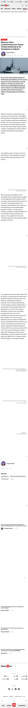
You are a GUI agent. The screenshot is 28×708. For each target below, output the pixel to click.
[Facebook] (9, 689)
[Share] (26, 700)
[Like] (2, 701)
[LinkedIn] (15, 689)
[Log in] (23, 5)
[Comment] (14, 701)
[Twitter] (12, 689)
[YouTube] (18, 689)
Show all (12, 479)
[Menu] (26, 5)
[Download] (21, 55)
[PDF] (11, 468)
